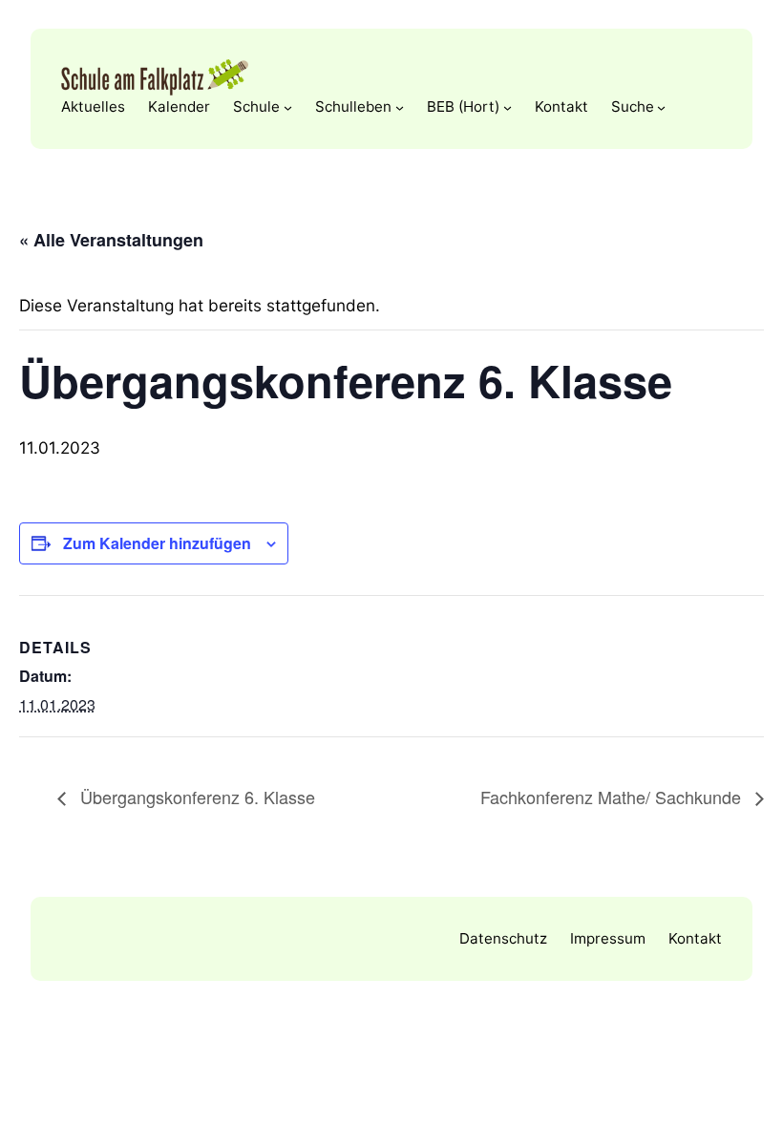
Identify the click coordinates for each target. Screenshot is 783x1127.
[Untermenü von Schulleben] (399, 106)
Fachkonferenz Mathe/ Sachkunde (613, 796)
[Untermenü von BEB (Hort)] (507, 106)
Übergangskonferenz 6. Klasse (195, 796)
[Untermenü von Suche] (661, 106)
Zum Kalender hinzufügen (157, 543)
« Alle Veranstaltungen (111, 239)
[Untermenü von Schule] (288, 106)
